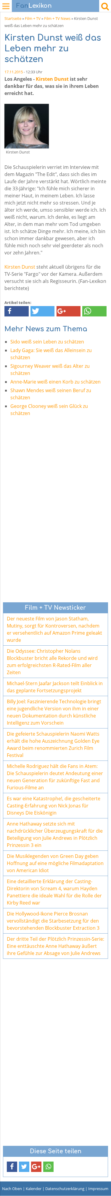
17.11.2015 (13, 72)
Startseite (12, 18)
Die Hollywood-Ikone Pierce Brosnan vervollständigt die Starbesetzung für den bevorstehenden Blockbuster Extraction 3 (53, 920)
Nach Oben (12, 1188)
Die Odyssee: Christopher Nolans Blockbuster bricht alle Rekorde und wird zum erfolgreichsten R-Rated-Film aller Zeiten (52, 662)
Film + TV (33, 18)
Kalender (33, 1188)
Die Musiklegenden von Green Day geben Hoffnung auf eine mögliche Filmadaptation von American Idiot (55, 863)
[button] (16, 311)
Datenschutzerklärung (64, 1188)
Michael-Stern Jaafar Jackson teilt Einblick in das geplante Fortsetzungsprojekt (55, 687)
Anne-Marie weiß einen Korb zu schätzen (55, 381)
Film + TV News (57, 18)
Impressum (98, 1188)
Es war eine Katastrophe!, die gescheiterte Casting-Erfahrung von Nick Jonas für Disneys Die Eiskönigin (53, 805)
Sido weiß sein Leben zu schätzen (47, 341)
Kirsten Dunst (52, 79)
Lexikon (34, 5)
